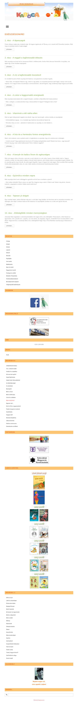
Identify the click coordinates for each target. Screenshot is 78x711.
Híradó (8, 244)
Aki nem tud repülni (11, 374)
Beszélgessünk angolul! (12, 281)
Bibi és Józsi (9, 391)
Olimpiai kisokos (10, 626)
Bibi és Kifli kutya (10, 394)
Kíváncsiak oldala (10, 603)
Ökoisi (7, 629)
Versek (8, 247)
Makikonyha (9, 264)
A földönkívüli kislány (11, 365)
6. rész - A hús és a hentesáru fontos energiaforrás (28, 134)
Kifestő (8, 252)
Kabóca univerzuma (11, 423)
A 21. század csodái (11, 368)
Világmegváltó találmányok (13, 284)
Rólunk (35, 700)
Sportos (8, 638)
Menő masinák (10, 609)
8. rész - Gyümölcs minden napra (20, 175)
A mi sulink (9, 261)
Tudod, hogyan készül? (12, 652)
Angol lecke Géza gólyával (13, 380)
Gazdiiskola (9, 412)
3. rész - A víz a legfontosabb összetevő (23, 75)
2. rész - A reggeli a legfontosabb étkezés (23, 58)
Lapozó (8, 250)
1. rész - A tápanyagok (15, 40)
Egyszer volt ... (10, 403)
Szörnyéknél (9, 641)
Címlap (8, 241)
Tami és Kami (9, 646)
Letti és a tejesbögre (11, 600)
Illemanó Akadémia (11, 417)
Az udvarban (9, 386)
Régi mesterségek (11, 635)
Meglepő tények (10, 606)
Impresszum (41, 700)
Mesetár (8, 255)
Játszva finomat (10, 420)
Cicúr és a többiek (11, 397)
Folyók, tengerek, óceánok (13, 409)
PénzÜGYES (9, 632)
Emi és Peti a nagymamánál (13, 406)
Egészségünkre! (10, 400)
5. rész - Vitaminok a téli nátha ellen (21, 113)
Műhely (8, 620)
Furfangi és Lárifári (11, 273)
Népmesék (9, 623)
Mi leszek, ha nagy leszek (12, 612)
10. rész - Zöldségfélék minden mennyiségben (26, 213)
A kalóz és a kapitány (11, 371)
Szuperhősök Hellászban (12, 644)
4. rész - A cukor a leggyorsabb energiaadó (24, 95)
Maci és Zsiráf (9, 267)
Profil (7, 355)
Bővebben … (10, 49)
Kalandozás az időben (12, 426)
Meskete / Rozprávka (11, 276)
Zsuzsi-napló (9, 658)
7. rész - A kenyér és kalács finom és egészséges (27, 154)
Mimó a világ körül (11, 615)
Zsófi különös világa (11, 655)
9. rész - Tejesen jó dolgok (17, 196)
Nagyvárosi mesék (11, 270)
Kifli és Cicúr (9, 597)
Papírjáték (8, 258)
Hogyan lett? (9, 415)
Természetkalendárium (12, 279)
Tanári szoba (9, 649)
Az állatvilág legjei (11, 383)
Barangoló (9, 389)
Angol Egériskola (10, 377)
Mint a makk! (9, 618)
